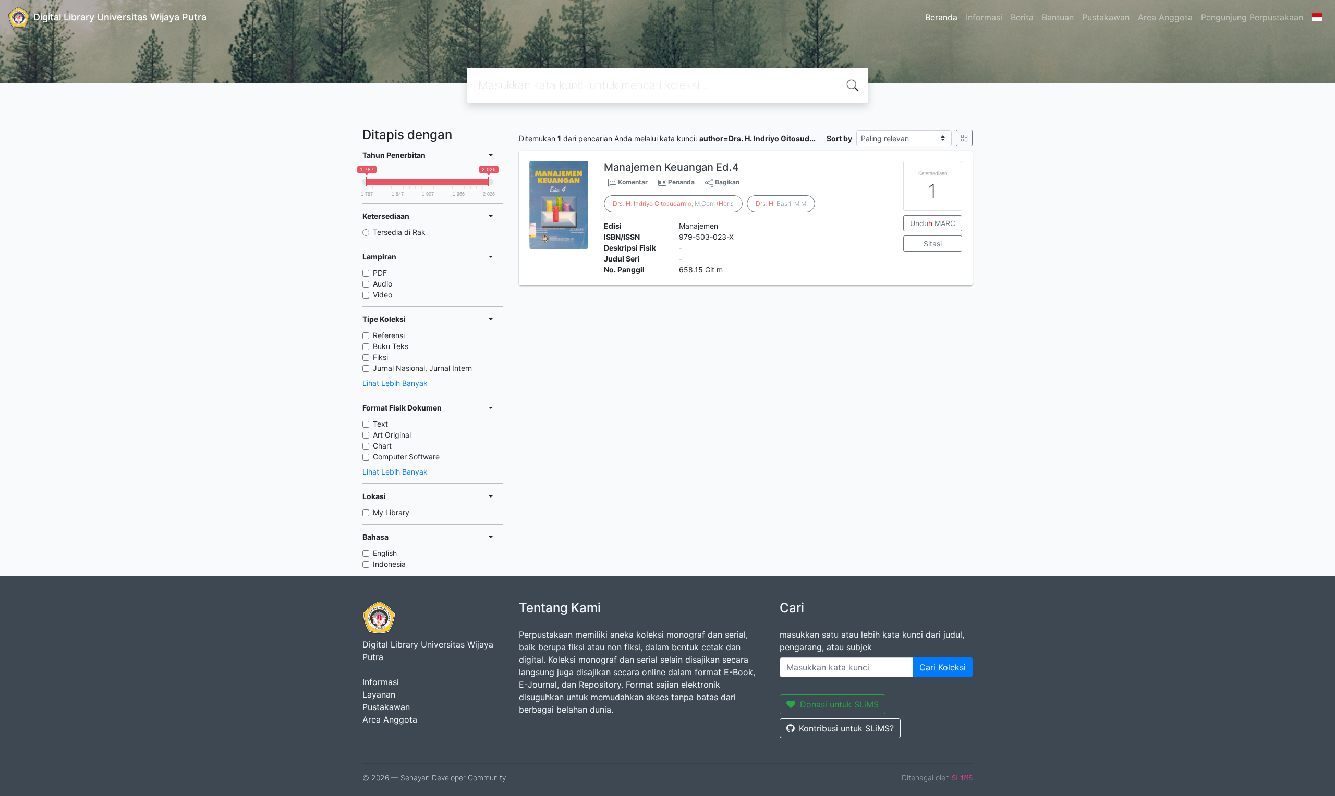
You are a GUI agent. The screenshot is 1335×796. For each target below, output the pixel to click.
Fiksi (380, 357)
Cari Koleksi (942, 667)
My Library (391, 512)
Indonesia (389, 563)
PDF (380, 272)
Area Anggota (1165, 17)
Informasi (984, 17)
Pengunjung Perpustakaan (1252, 17)
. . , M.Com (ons (673, 203)
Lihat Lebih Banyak (395, 383)
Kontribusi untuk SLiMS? (846, 728)
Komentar (632, 182)
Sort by (839, 138)
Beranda (941, 17)
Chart (382, 445)
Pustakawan (1106, 17)
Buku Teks (390, 346)
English (385, 553)
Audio (382, 283)
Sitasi (933, 243)
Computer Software (406, 456)
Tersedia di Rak (399, 232)
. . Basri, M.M (781, 203)
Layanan (378, 694)
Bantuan (1058, 17)
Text (380, 423)
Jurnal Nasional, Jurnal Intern (422, 368)
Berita (1022, 17)
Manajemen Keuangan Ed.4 (671, 167)
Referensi (389, 335)
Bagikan (726, 182)
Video (382, 294)
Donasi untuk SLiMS (839, 704)
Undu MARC (932, 223)
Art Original (392, 434)
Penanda (681, 182)
